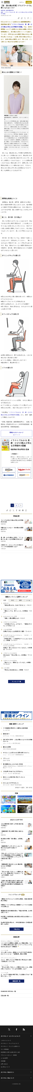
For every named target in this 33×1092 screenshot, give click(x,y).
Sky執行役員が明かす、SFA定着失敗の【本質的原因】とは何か (16, 923)
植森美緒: (7, 10)
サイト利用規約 (5, 1049)
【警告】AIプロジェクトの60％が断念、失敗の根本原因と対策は (16, 900)
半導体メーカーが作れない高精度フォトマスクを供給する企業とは (16, 905)
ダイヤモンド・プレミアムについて (10, 1043)
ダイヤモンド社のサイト (7, 1072)
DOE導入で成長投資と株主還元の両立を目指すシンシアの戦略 (16, 917)
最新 (4, 600)
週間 (20, 600)
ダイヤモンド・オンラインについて (10, 1036)
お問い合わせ (4, 1064)
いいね (28, 600)
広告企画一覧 (5, 995)
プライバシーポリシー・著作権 (9, 1055)
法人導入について (5, 1067)
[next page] (20, 505)
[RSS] (24, 1029)
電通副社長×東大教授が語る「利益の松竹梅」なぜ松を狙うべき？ (16, 911)
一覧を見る (16, 929)
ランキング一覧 (16, 681)
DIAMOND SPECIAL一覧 (8, 991)
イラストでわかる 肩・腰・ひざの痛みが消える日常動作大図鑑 (16, 12)
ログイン (21, 2)
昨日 (12, 600)
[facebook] (16, 1029)
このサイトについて (6, 1040)
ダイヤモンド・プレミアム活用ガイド (10, 1046)
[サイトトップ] (7, 2)
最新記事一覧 (16, 981)
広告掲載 (3, 1061)
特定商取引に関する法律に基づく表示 (10, 1052)
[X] (9, 1029)
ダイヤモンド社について (7, 1078)
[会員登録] (29, 2)
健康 (2, 12)
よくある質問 (4, 1058)
